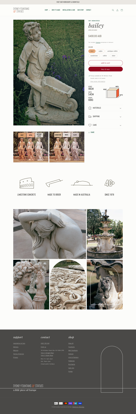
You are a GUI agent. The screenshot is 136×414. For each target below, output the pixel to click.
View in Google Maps (47, 353)
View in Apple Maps (47, 355)
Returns (15, 350)
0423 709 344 (45, 343)
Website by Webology (78, 407)
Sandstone (94, 56)
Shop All (70, 343)
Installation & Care (19, 343)
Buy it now (105, 69)
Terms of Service (18, 354)
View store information (97, 81)
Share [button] (92, 132)
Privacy (15, 357)
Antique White (113, 51)
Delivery (15, 347)
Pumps (70, 371)
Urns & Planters (73, 357)
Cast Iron (71, 368)
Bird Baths (71, 364)
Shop (89, 21)
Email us (43, 347)
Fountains (71, 347)
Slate (113, 56)
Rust (92, 51)
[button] (47, 10)
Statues (70, 354)
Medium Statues (96, 21)
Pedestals (71, 361)
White (105, 56)
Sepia (100, 51)
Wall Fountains (73, 350)
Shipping (98, 42)
